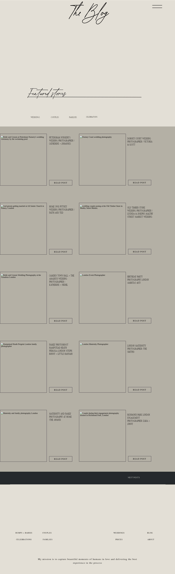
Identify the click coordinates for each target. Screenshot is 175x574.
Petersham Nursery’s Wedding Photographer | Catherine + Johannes (61, 140)
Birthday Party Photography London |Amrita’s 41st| (138, 279)
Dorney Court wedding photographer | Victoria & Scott (139, 141)
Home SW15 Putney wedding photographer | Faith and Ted (61, 209)
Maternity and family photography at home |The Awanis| (60, 417)
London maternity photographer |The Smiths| (137, 348)
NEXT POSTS (134, 477)
